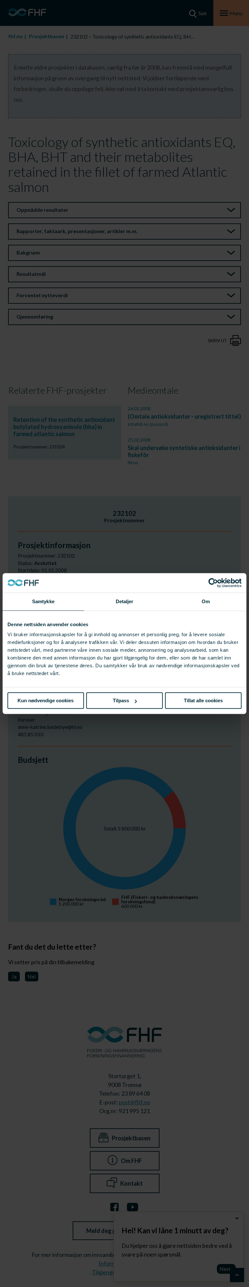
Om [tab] (206, 601)
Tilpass (121, 700)
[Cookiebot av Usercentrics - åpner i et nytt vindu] (213, 583)
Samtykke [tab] (43, 601)
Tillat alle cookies (203, 700)
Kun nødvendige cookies (46, 700)
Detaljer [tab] (125, 601)
